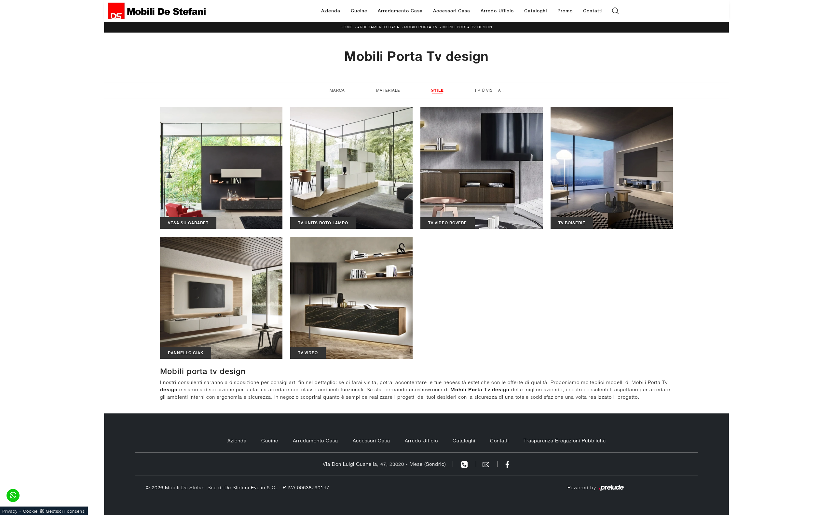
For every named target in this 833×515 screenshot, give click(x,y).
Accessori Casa (451, 10)
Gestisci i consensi (66, 511)
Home (346, 27)
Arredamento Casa (400, 10)
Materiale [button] (388, 90)
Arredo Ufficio (497, 10)
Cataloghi (535, 10)
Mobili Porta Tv (421, 27)
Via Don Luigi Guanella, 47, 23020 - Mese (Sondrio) (384, 464)
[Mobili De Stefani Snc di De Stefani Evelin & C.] (157, 11)
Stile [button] (437, 90)
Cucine (359, 10)
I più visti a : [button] (489, 90)
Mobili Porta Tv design (467, 27)
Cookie (30, 511)
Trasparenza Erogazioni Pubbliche (565, 440)
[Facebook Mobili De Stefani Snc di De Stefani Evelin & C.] (507, 464)
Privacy (10, 511)
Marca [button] (337, 90)
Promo (565, 10)
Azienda (330, 10)
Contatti (593, 10)
